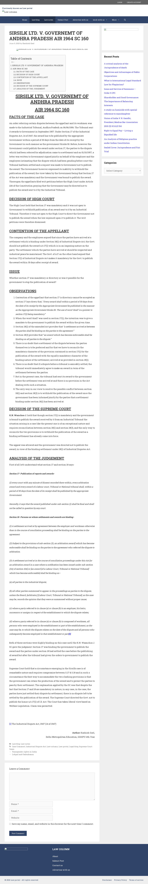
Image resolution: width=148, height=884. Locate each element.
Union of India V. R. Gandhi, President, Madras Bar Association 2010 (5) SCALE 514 (121, 122)
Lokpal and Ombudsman (23, 754)
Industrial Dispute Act (36, 746)
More (114, 20)
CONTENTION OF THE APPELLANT (32, 77)
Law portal (63, 746)
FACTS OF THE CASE (25, 71)
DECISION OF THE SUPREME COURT (32, 86)
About (55, 856)
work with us (99, 20)
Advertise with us (80, 20)
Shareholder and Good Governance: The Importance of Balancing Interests (121, 101)
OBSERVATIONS (23, 83)
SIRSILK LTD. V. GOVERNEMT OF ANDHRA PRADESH (37, 65)
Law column (52, 746)
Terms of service (136, 880)
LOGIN (119, 2)
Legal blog (73, 746)
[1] (10, 723)
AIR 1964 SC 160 (20, 68)
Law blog (36, 20)
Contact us (57, 865)
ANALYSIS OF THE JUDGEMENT (31, 89)
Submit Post (63, 20)
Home (24, 20)
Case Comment (18, 746)
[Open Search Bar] (125, 19)
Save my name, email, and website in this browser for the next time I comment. (53, 823)
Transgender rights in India (24, 752)
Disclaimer (107, 880)
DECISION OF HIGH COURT (28, 74)
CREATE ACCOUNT (134, 2)
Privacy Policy (120, 880)
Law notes (48, 20)
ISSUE (19, 80)
